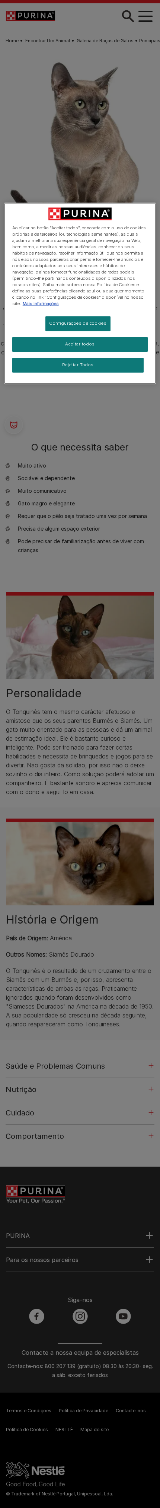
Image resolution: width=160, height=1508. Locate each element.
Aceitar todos (80, 344)
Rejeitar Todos (78, 365)
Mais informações (41, 303)
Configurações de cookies (78, 323)
